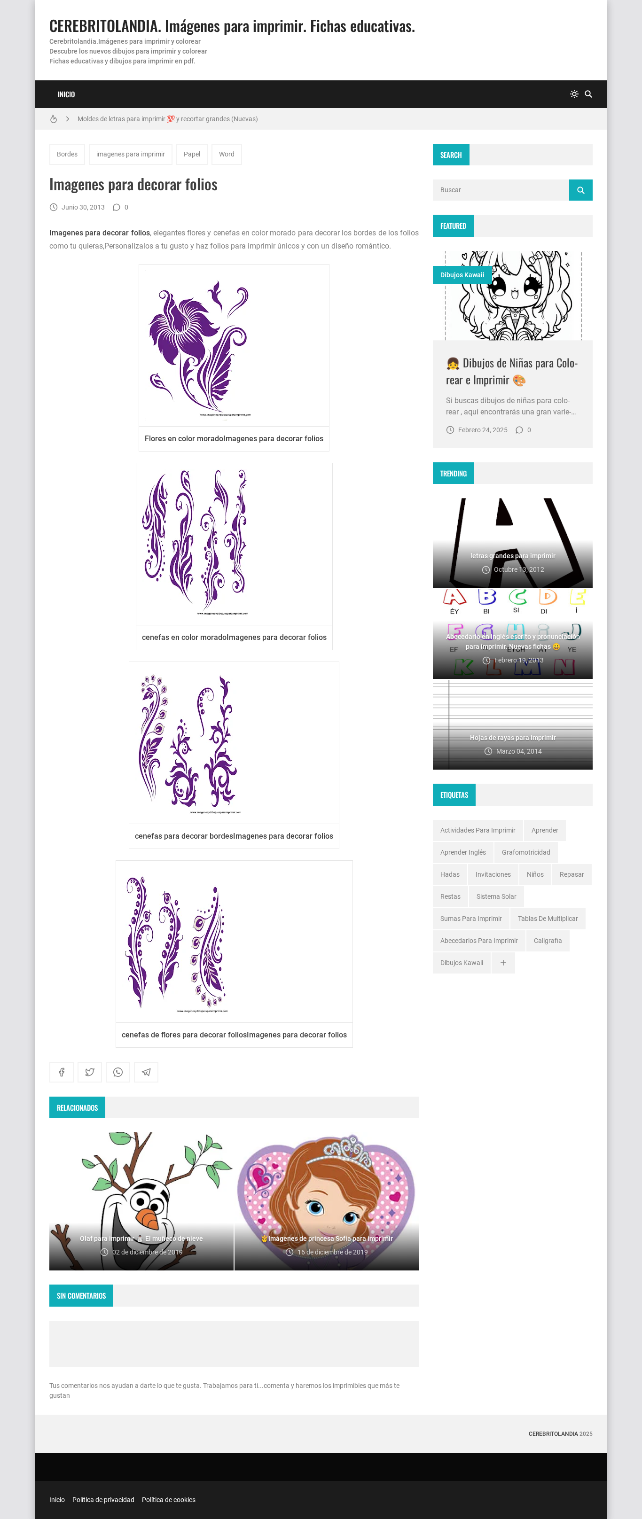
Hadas (450, 874)
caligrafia (548, 940)
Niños (535, 874)
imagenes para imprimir (130, 154)
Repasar (572, 874)
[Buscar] (588, 94)
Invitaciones (493, 874)
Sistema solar (497, 896)
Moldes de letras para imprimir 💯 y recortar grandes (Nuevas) (168, 119)
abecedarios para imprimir (479, 940)
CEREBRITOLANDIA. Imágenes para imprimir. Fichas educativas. (232, 25)
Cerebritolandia (553, 1434)
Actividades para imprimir (478, 830)
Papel (192, 154)
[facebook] (61, 1072)
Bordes (67, 154)
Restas (450, 896)
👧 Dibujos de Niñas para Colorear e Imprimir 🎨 (512, 371)
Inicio (66, 94)
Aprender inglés (463, 852)
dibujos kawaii (462, 275)
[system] (574, 94)
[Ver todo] (503, 963)
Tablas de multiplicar (548, 918)
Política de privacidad (103, 1499)
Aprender (545, 830)
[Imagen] (513, 296)
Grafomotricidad (526, 852)
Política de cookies (169, 1499)
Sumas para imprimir (471, 918)
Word (227, 154)
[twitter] (90, 1072)
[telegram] (146, 1072)
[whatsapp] (118, 1072)
